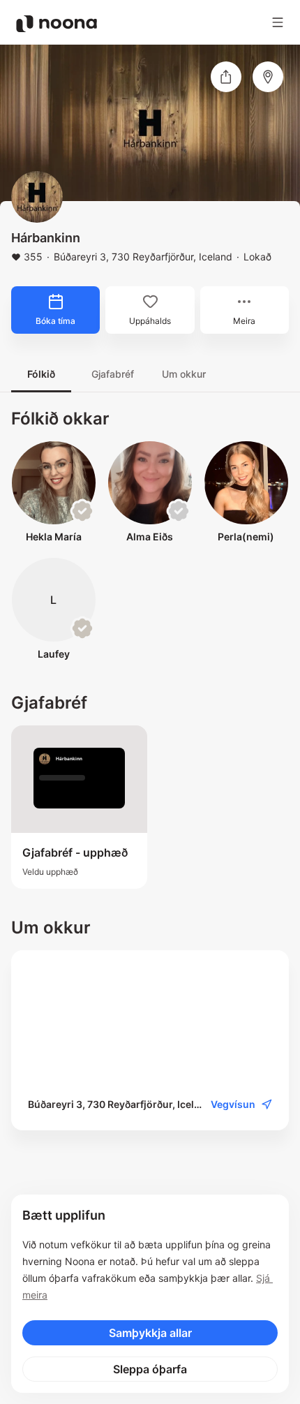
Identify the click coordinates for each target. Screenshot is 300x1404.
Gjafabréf (112, 374)
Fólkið (41, 374)
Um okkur (184, 374)
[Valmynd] (278, 22)
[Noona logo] (56, 23)
